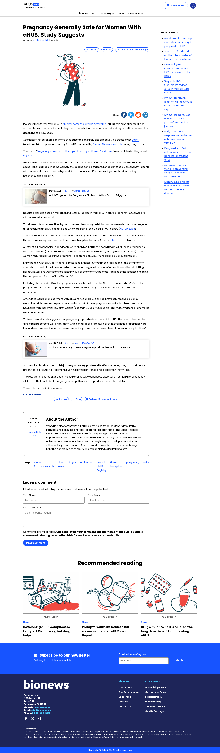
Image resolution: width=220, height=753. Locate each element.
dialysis (72, 462)
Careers (123, 701)
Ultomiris (115, 240)
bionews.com (42, 707)
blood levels (61, 464)
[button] (176, 5)
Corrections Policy (155, 692)
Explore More (152, 681)
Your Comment (32, 507)
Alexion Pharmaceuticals (107, 144)
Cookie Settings (154, 711)
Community (104, 13)
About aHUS (84, 13)
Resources (134, 13)
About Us (124, 681)
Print (108, 49)
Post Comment (35, 543)
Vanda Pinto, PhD (40, 40)
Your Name (29, 495)
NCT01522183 (127, 228)
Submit (178, 660)
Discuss (92, 49)
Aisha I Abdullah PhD (84, 343)
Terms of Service (155, 706)
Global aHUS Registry (101, 466)
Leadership (125, 696)
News (121, 13)
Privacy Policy (153, 701)
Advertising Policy (155, 687)
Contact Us (125, 706)
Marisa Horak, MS (81, 191)
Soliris (135, 140)
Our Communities (129, 692)
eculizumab (86, 462)
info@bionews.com (42, 710)
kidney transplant (116, 464)
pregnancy (132, 462)
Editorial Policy (153, 696)
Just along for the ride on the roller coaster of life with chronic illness (178, 55)
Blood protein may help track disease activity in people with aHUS (178, 42)
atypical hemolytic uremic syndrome (84, 124)
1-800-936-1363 (41, 712)
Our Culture (125, 687)
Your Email (94, 495)
